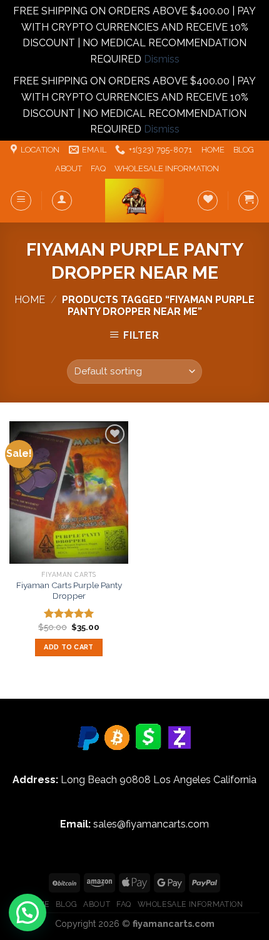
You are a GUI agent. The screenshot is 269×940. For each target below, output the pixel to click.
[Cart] (248, 201)
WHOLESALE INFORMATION (166, 168)
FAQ (98, 168)
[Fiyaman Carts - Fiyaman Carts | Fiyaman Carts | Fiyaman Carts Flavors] (134, 200)
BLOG (243, 149)
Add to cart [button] (69, 647)
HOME (213, 149)
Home (29, 300)
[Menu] (21, 201)
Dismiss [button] (162, 59)
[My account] (62, 201)
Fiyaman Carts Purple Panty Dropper (69, 590)
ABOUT (68, 168)
